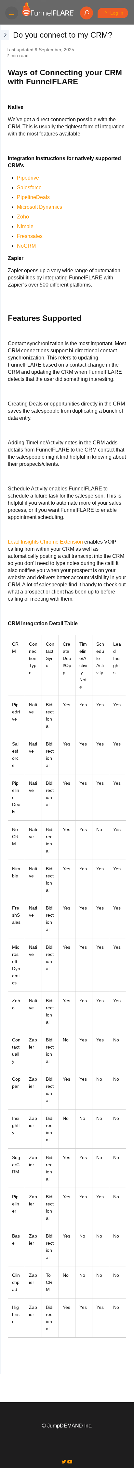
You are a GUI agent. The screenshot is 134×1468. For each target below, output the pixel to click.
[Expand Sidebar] (4, 699)
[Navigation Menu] (11, 12)
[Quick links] (48, 12)
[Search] (86, 12)
